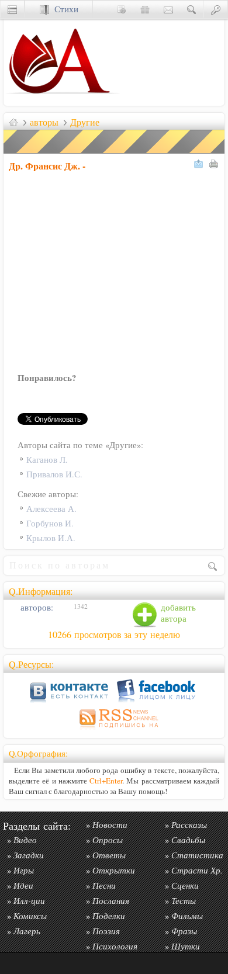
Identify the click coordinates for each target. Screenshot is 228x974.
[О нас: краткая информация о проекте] (121, 9)
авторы (44, 122)
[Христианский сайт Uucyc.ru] (62, 102)
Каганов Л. (47, 459)
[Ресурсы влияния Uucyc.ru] (13, 122)
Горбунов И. (50, 523)
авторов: (35, 607)
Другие (84, 122)
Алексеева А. (51, 508)
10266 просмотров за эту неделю (114, 634)
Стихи (63, 9)
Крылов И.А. (50, 537)
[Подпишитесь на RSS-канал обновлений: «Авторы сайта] (114, 729)
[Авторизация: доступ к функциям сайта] (215, 9)
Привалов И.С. (54, 474)
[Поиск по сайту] (191, 9)
